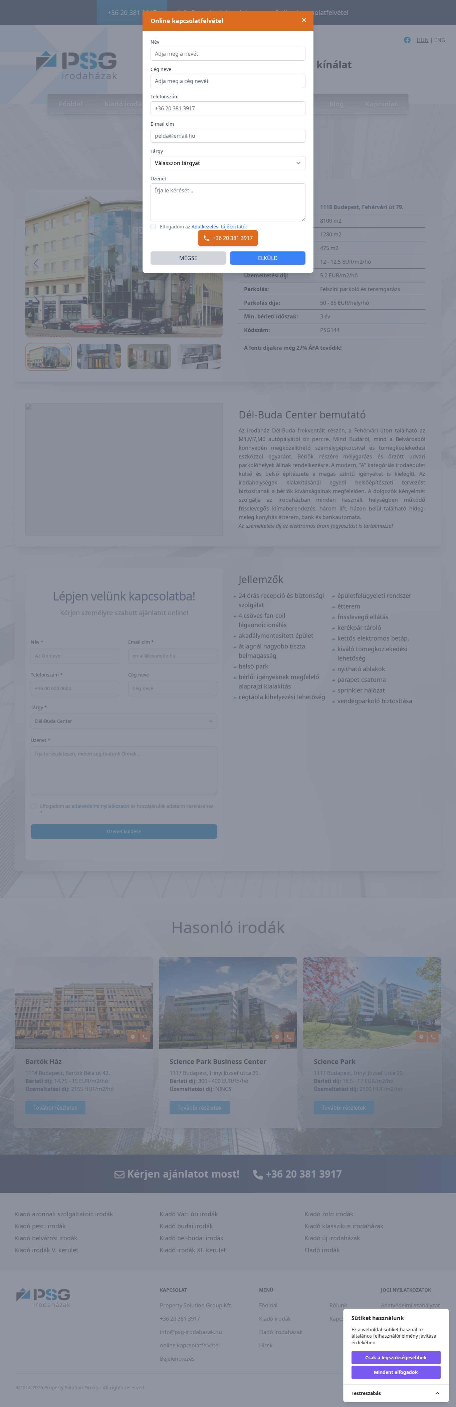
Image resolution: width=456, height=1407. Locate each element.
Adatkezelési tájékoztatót (219, 226)
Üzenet (158, 178)
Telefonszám (165, 96)
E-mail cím (162, 124)
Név (155, 42)
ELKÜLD (268, 258)
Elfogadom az (203, 226)
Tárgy (157, 151)
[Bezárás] (304, 20)
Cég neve (161, 69)
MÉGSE (188, 258)
